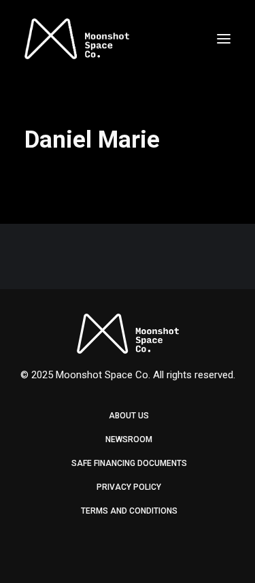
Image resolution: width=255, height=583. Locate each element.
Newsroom (128, 439)
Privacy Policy (129, 487)
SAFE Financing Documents (129, 463)
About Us (129, 415)
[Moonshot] (76, 38)
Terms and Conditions (129, 511)
